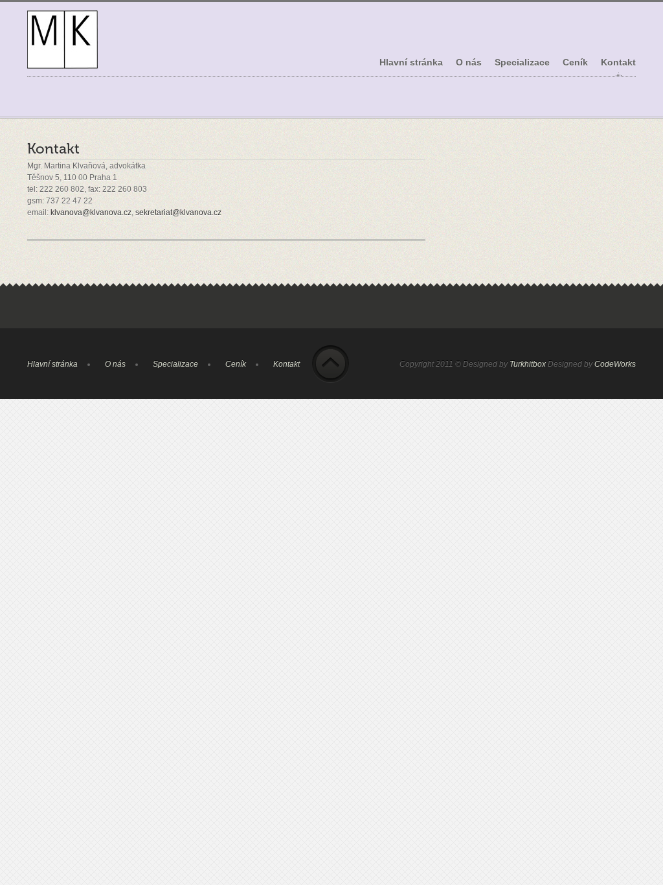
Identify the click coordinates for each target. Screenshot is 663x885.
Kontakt (618, 62)
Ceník (575, 62)
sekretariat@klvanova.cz (178, 212)
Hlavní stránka (411, 62)
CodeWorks (615, 364)
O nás (469, 62)
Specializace (522, 67)
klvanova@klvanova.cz (91, 212)
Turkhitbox (528, 364)
